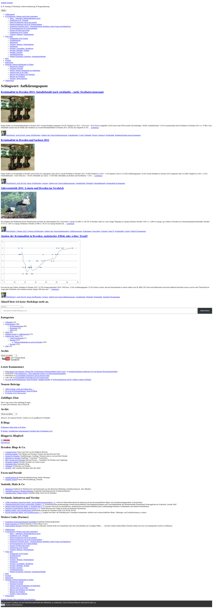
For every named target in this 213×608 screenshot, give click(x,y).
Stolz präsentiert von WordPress (24, 599)
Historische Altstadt (16, 66)
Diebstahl (88, 135)
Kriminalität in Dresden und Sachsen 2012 (25, 140)
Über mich (9, 36)
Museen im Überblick (17, 76)
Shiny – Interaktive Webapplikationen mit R (25, 18)
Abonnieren (204, 311)
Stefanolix (8, 466)
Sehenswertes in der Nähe (19, 72)
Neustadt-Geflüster (12, 462)
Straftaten (118, 135)
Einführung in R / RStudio (19, 20)
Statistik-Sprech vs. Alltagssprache (17, 334)
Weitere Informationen (14, 605)
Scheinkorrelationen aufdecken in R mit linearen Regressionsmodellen (93, 372)
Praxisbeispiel (10, 324)
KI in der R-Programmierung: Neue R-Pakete (21, 391)
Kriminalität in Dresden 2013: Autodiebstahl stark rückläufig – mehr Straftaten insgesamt (52, 91)
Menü (3, 10)
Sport (7, 332)
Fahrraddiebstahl (99, 183)
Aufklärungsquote (61, 135)
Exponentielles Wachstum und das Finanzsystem (32, 376)
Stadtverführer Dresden (13, 526)
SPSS (12, 330)
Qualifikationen (15, 40)
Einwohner (96, 231)
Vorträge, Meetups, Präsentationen (22, 34)
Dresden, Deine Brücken (18, 78)
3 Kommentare (140, 231)
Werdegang (14, 46)
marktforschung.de (11, 477)
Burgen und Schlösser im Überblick (22, 74)
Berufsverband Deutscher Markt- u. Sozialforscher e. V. (24, 506)
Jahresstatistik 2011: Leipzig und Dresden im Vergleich (32, 188)
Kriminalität (110, 135)
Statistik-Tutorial (11, 479)
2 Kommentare (120, 183)
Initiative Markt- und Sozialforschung (18, 510)
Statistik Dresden (7, 3)
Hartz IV (111, 231)
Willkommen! (10, 14)
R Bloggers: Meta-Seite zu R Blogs (13, 427)
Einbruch (101, 135)
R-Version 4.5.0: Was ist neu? (15, 393)
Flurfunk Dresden (11, 454)
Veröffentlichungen (16, 54)
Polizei (133, 231)
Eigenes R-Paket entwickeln (20, 30)
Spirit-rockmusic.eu (12, 524)
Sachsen (45, 183)
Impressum (9, 62)
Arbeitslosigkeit (63, 231)
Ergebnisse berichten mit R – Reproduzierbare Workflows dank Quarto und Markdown (40, 26)
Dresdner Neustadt (16, 68)
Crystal (81, 135)
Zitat (7, 346)
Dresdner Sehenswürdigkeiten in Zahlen (19, 64)
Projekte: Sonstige (16, 52)
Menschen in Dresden (13, 458)
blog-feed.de (5, 443)
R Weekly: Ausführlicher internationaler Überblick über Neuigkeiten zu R (26, 431)
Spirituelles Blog (11, 464)
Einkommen (87, 231)
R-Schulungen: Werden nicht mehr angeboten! (21, 16)
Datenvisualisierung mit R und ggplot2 (23, 22)
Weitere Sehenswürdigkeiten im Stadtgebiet (25, 70)
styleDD (8, 468)
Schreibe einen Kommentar (131, 135)
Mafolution (9, 489)
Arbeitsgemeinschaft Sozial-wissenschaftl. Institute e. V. (24, 504)
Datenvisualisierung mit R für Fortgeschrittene (26, 24)
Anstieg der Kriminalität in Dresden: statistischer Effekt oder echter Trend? (44, 236)
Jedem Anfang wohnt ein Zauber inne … (19, 389)
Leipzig (127, 231)
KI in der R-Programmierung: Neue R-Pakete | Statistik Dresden (27, 380)
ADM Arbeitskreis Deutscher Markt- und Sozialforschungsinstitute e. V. (30, 502)
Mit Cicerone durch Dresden (15, 460)
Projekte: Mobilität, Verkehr (19, 50)
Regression (14, 328)
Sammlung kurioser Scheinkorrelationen (19, 491)
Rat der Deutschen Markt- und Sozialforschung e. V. (23, 512)
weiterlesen (95, 128)
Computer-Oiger (11, 452)
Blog (7, 58)
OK (3, 605)
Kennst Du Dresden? (12, 456)
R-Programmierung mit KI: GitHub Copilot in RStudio (72, 380)
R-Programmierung (16, 326)
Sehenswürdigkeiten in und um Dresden (28, 342)
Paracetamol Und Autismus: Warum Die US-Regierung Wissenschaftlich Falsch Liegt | (35, 372)
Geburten (104, 231)
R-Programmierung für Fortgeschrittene (23, 28)
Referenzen (14, 42)
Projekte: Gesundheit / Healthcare (21, 48)
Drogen (94, 135)
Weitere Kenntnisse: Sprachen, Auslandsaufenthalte (28, 56)
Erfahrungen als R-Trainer (19, 32)
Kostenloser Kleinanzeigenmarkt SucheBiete (21, 522)
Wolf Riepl (10, 135)
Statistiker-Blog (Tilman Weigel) (16, 493)
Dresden (37, 135)
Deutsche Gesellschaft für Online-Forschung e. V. (22, 508)
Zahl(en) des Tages (48, 135)
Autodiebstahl (73, 135)
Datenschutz (9, 80)
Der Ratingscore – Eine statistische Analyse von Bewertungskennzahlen (40, 374)
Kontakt (8, 60)
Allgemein (9, 322)
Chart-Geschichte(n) (17, 338)
